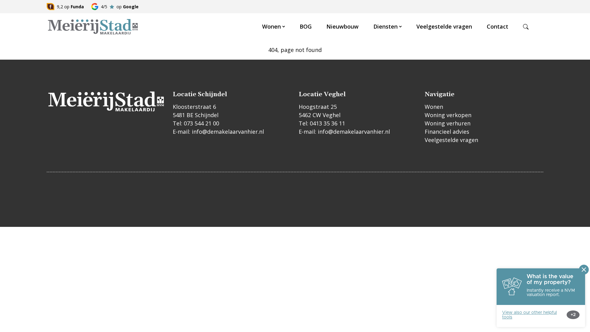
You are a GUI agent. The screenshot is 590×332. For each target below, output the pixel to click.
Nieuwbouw (342, 26)
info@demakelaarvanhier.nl (228, 131)
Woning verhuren (447, 123)
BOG (306, 26)
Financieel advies (447, 131)
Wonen (271, 26)
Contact (497, 26)
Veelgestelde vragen (444, 26)
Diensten (385, 26)
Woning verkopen (448, 115)
